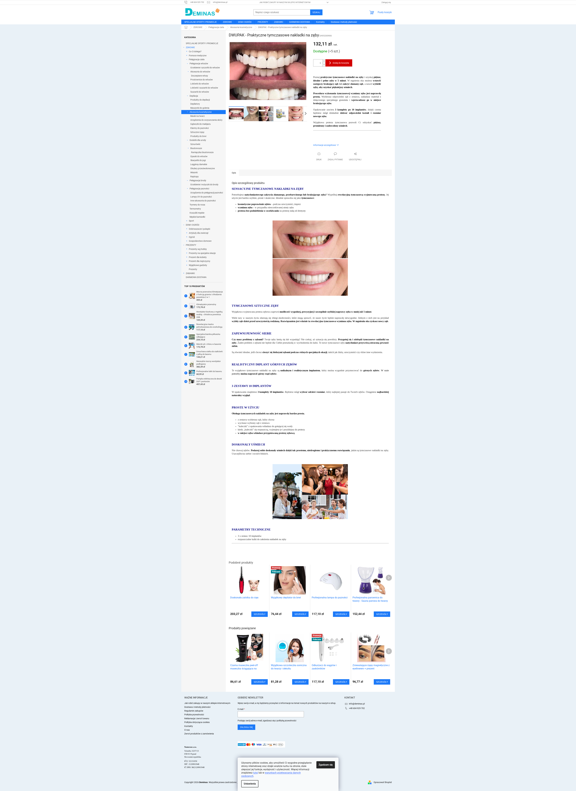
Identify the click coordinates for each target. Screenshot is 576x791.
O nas (187, 730)
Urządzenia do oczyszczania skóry (206, 120)
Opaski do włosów (199, 156)
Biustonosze (196, 148)
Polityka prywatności (194, 714)
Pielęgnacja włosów (199, 63)
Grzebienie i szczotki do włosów (205, 67)
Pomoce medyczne (197, 55)
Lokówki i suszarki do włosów (204, 88)
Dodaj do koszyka (341, 63)
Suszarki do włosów (199, 92)
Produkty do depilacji (200, 100)
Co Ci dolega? (195, 51)
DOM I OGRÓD (192, 225)
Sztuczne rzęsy (197, 132)
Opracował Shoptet (383, 782)
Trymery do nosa (197, 204)
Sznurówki (195, 144)
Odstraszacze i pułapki (199, 229)
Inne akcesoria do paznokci (203, 200)
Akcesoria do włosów (200, 71)
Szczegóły (259, 682)
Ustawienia (250, 783)
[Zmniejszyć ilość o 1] (323, 64)
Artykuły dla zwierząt (198, 233)
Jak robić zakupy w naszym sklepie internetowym (284, 2)
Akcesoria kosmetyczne (201, 112)
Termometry (195, 209)
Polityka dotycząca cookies (197, 722)
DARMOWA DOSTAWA (196, 277)
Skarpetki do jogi (198, 160)
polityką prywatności (286, 720)
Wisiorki (194, 172)
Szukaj (316, 12)
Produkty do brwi (198, 136)
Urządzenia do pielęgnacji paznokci (206, 192)
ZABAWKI (190, 273)
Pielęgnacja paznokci (199, 188)
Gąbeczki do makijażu (200, 124)
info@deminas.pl (357, 704)
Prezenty (193, 269)
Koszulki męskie (197, 213)
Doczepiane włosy (199, 75)
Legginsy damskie (198, 164)
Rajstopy (194, 176)
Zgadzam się (326, 764)
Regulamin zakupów (193, 711)
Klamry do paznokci (199, 128)
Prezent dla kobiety (198, 257)
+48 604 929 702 (357, 708)
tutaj (255, 772)
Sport (191, 221)
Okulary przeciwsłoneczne (202, 168)
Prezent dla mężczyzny (199, 261)
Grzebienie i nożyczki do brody (204, 184)
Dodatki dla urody (198, 140)
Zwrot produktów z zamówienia (199, 733)
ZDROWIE (190, 47)
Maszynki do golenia (199, 108)
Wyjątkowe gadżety (198, 265)
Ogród (192, 237)
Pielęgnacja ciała (196, 59)
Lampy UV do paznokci (201, 196)
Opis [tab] (234, 173)
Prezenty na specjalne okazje (202, 253)
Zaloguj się (246, 727)
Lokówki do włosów (199, 83)
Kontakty (188, 726)
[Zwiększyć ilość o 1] (323, 61)
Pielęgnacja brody (198, 180)
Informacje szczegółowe (324, 145)
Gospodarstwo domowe (200, 241)
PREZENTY (191, 245)
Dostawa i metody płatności (197, 707)
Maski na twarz (197, 116)
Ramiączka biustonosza (202, 152)
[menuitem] (200, 22)
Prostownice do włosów (201, 79)
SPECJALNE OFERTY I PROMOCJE (202, 43)
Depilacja (194, 96)
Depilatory (195, 104)
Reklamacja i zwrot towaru (196, 718)
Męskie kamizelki (197, 217)
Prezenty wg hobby (198, 249)
